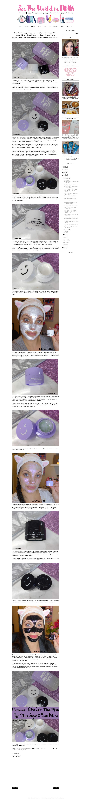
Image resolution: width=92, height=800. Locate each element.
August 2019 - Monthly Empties (70, 96)
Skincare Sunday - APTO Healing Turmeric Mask (70, 208)
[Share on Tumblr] (57, 749)
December (66, 177)
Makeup (33, 26)
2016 (64, 245)
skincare (25, 749)
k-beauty (38, 748)
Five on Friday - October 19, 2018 (70, 198)
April (65, 237)
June (65, 234)
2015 (64, 247)
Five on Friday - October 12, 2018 (70, 210)
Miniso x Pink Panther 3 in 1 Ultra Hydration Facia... (70, 191)
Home (20, 26)
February (66, 240)
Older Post (56, 787)
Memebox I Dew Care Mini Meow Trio (20, 137)
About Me (26, 26)
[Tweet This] (53, 749)
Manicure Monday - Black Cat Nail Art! (71, 216)
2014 (64, 249)
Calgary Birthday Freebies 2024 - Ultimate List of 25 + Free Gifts (70, 115)
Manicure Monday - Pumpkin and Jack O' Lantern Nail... (71, 227)
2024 (64, 166)
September (66, 229)
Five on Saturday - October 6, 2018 (70, 220)
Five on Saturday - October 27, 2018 (70, 189)
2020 (64, 172)
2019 (64, 174)
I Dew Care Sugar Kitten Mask (19, 396)
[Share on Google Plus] (57, 749)
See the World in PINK (42, 798)
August (65, 231)
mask (42, 748)
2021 (64, 170)
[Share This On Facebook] (52, 749)
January (65, 242)
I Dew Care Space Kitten (17, 551)
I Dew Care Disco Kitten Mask (19, 241)
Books (62, 26)
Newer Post (15, 787)
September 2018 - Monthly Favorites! (71, 218)
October (65, 180)
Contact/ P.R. (69, 26)
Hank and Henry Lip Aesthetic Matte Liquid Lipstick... (70, 200)
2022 (64, 169)
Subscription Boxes (53, 26)
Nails (45, 26)
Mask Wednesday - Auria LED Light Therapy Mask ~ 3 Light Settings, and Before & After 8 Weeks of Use (70, 135)
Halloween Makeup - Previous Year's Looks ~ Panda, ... (71, 187)
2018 (64, 175)
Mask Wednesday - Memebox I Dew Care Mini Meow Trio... (70, 203)
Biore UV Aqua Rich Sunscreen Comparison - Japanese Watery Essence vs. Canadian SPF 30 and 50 (70, 155)
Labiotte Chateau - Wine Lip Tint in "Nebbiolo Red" (70, 212)
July (65, 232)
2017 (64, 244)
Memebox (20, 749)
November (66, 178)
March (65, 239)
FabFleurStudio (59, 798)
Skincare (39, 26)
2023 (64, 167)
